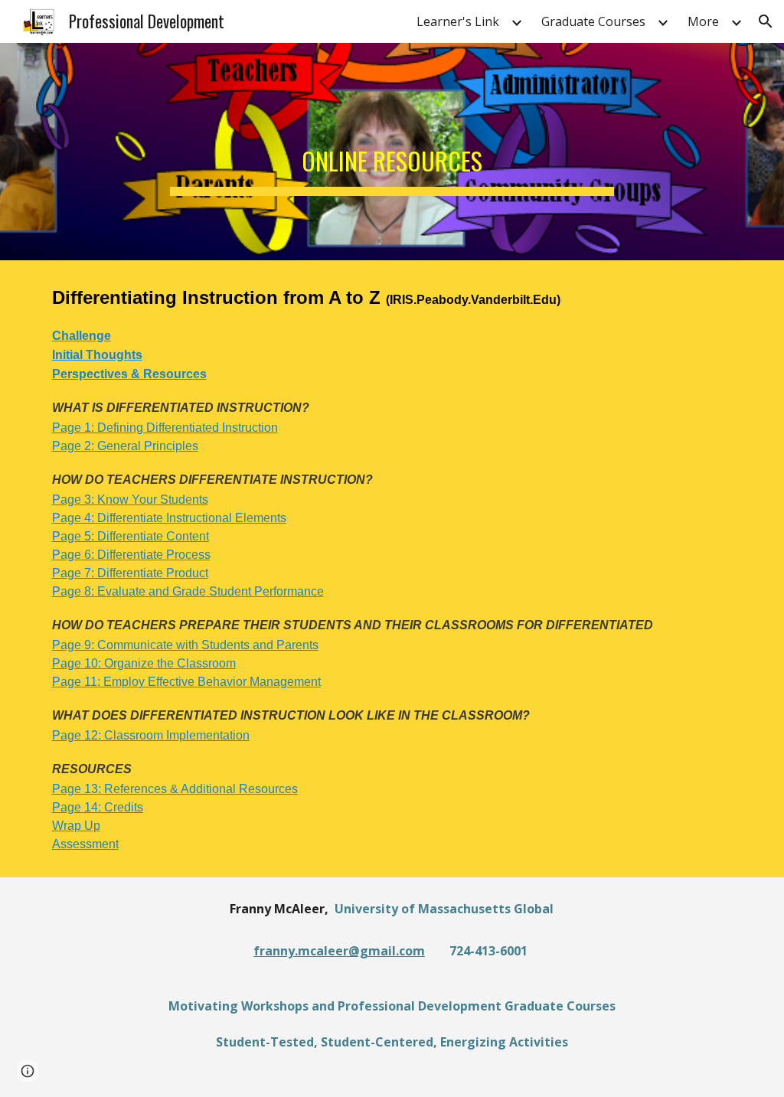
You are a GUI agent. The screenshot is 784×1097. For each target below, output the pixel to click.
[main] (391, 151)
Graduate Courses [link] (593, 21)
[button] (765, 21)
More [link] (703, 21)
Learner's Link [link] (457, 21)
